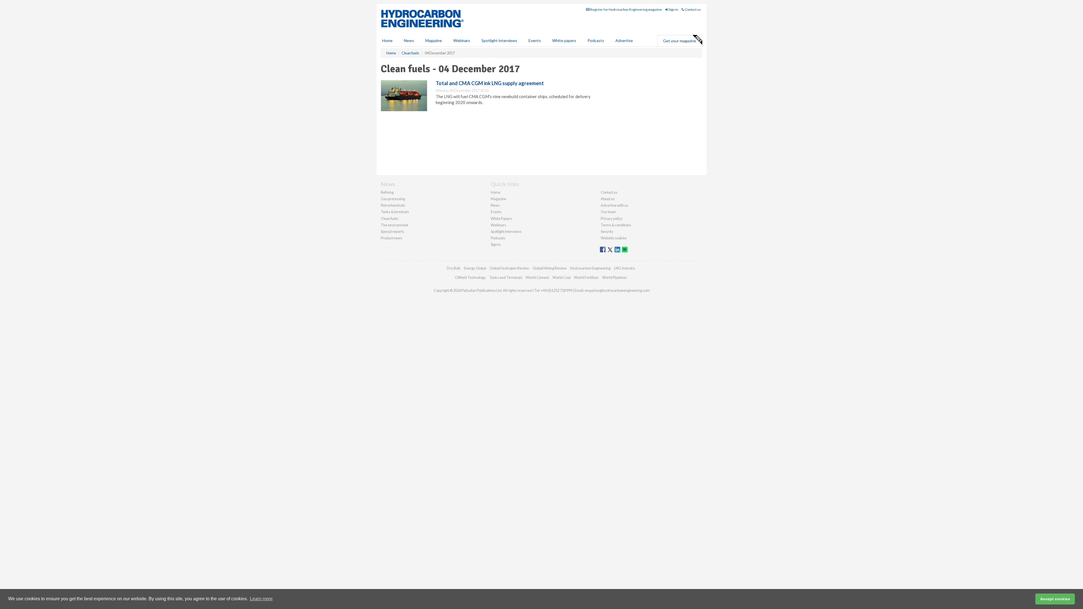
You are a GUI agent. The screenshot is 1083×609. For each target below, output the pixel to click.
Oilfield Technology (470, 277)
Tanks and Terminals (505, 277)
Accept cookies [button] (1055, 599)
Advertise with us (614, 205)
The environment (394, 225)
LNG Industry (624, 268)
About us (608, 199)
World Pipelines (614, 277)
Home (387, 40)
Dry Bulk (454, 268)
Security (607, 231)
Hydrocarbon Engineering (590, 268)
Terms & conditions (616, 225)
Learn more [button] (261, 598)
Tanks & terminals (395, 211)
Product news (391, 238)
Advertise (624, 40)
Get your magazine (679, 40)
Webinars (461, 40)
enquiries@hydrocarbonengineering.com (617, 290)
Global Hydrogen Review (509, 268)
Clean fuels (389, 218)
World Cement (537, 277)
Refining (387, 192)
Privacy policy (611, 218)
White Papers (501, 218)
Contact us (692, 9)
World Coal (561, 277)
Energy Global (475, 268)
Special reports (392, 231)
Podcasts (595, 40)
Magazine (433, 40)
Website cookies (614, 238)
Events (535, 40)
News (495, 205)
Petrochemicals (393, 205)
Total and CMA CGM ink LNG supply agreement (490, 83)
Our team (608, 211)
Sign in (673, 9)
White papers (564, 40)
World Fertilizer (586, 277)
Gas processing (393, 199)
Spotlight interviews (499, 40)
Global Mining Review (549, 268)
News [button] (409, 40)
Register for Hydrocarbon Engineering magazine (626, 9)
